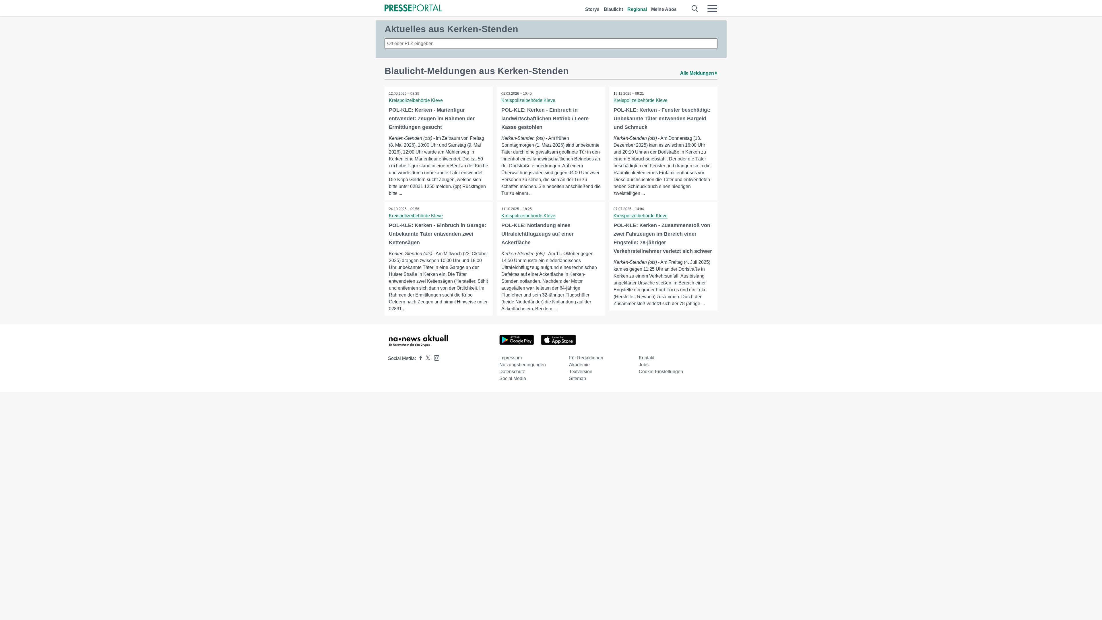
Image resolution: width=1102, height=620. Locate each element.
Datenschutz (512, 371)
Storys (592, 9)
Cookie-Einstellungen (661, 371)
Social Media (512, 378)
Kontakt (646, 357)
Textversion (580, 371)
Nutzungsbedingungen (522, 364)
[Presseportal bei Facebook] (419, 358)
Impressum (510, 357)
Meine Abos (664, 9)
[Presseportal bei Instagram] (434, 357)
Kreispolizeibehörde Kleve (416, 100)
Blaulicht (613, 9)
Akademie (579, 364)
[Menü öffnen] (712, 9)
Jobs (644, 364)
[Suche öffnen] (695, 9)
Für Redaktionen (586, 357)
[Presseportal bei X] (426, 358)
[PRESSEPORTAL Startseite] (413, 8)
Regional (637, 9)
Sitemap (577, 378)
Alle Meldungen (697, 73)
